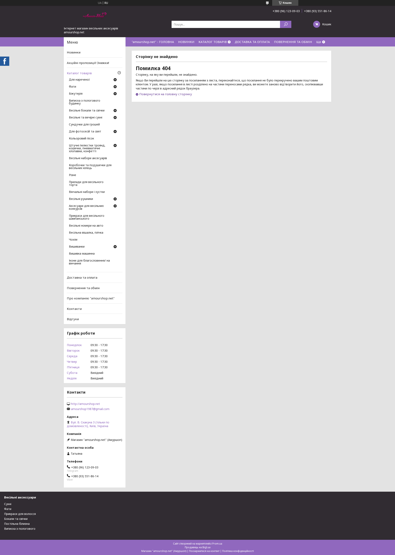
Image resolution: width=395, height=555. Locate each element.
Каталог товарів (79, 73)
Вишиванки (77, 246)
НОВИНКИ (186, 42)
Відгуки (73, 319)
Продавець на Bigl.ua (197, 547)
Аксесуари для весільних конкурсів (86, 207)
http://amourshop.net (85, 404)
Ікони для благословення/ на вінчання (89, 262)
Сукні (7, 504)
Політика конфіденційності (238, 551)
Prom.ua (217, 543)
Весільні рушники (81, 199)
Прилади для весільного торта (86, 184)
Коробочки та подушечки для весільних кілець (90, 167)
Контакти (74, 309)
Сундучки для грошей (84, 124)
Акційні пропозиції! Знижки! (88, 63)
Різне (72, 175)
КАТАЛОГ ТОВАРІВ (213, 42)
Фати (72, 86)
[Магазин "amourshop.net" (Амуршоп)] (94, 16)
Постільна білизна (17, 524)
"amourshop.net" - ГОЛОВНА (153, 42)
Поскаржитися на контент (204, 551)
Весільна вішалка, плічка (86, 232)
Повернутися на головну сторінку (165, 94)
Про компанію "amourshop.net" (91, 298)
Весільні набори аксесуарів (88, 158)
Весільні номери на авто (86, 225)
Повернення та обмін (83, 288)
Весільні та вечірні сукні (85, 117)
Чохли (73, 239)
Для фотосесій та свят (85, 131)
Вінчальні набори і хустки (87, 192)
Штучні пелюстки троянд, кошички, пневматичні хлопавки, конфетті (87, 148)
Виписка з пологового (19, 529)
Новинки (73, 52)
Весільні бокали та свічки (87, 110)
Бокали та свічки (16, 519)
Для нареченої (79, 79)
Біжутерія (75, 93)
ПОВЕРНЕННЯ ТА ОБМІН (293, 42)
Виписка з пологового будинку (84, 102)
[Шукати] (285, 24)
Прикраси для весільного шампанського (86, 217)
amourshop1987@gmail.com (90, 409)
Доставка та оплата (82, 277)
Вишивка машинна (82, 253)
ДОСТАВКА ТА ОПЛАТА (252, 42)
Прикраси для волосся (20, 514)
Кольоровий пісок (81, 138)
